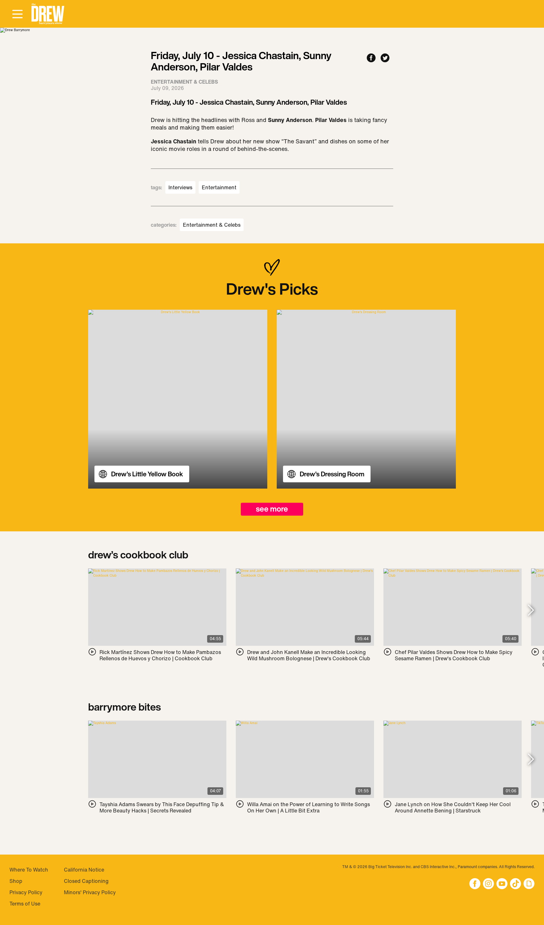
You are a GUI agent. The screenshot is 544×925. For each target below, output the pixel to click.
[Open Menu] (17, 14)
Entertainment (219, 187)
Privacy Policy (25, 892)
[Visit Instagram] (488, 884)
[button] (47, 14)
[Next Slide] (531, 610)
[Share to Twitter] (385, 58)
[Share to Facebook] (371, 58)
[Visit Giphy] (529, 884)
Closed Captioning (86, 881)
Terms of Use (24, 903)
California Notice (84, 869)
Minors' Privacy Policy (90, 892)
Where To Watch (28, 869)
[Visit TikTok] (515, 884)
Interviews (180, 187)
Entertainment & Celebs (212, 225)
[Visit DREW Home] (47, 14)
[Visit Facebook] (474, 884)
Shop (15, 881)
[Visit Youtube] (501, 884)
